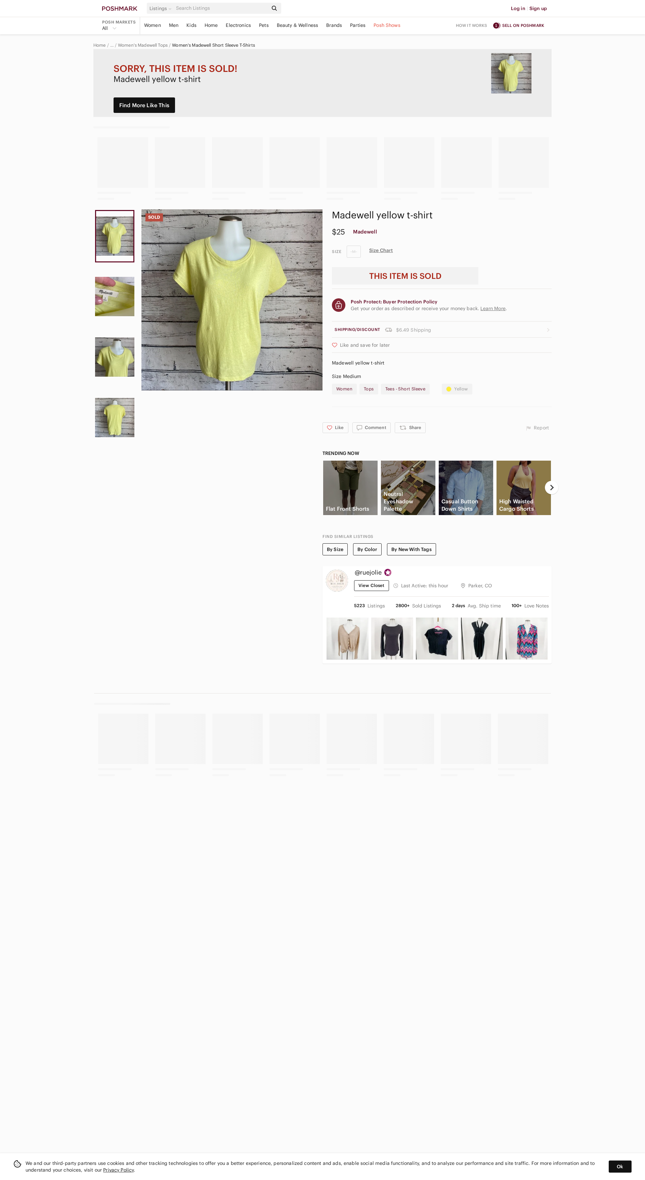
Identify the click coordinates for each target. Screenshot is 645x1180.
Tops (369, 389)
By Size (335, 549)
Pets (264, 25)
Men (173, 25)
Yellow (461, 389)
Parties (358, 25)
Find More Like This (144, 105)
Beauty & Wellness (297, 25)
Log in (518, 8)
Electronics (238, 25)
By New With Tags (411, 549)
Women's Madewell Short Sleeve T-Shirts (213, 45)
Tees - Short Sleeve (405, 389)
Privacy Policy (118, 1170)
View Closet (371, 585)
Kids (191, 25)
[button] (161, 8)
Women (152, 25)
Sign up (538, 8)
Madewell (365, 231)
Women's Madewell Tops (143, 45)
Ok (620, 1167)
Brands (334, 25)
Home (211, 25)
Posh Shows (387, 25)
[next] (551, 487)
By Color (367, 549)
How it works (471, 25)
